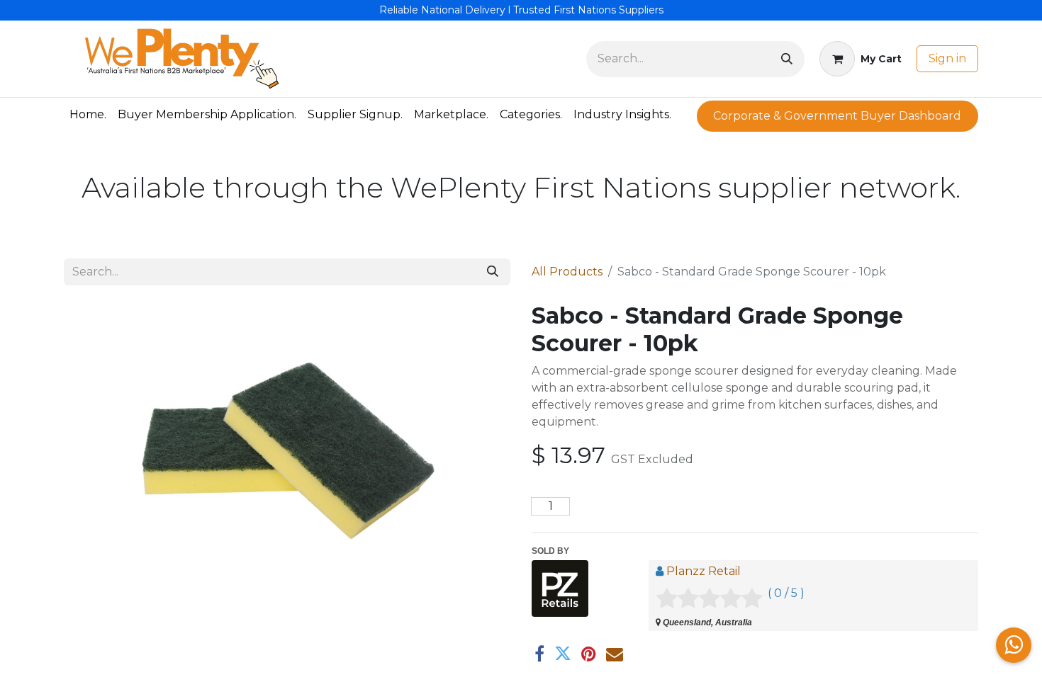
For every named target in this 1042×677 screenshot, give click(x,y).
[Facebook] (539, 653)
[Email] (614, 653)
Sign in (947, 58)
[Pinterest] (588, 653)
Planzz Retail (703, 571)
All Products (567, 271)
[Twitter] (562, 653)
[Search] (787, 59)
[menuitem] (88, 115)
